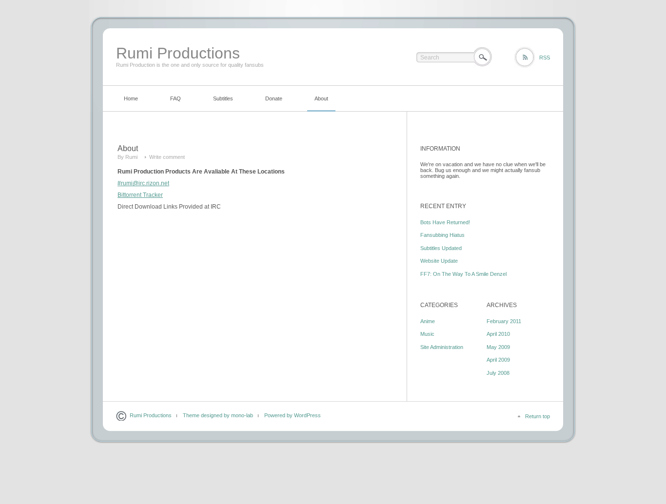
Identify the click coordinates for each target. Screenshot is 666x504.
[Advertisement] (333, 474)
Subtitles (223, 98)
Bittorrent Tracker (140, 195)
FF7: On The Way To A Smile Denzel (463, 274)
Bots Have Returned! (445, 222)
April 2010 (498, 334)
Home (131, 98)
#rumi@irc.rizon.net (143, 183)
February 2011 (504, 321)
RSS (544, 57)
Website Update (439, 261)
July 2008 (498, 373)
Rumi (131, 157)
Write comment (167, 157)
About (321, 98)
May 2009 (498, 347)
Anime (427, 321)
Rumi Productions (178, 53)
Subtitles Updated (441, 248)
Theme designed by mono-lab (218, 415)
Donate (273, 98)
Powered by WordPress (292, 415)
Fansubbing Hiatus (442, 235)
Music (427, 334)
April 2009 (498, 360)
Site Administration (441, 347)
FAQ (175, 98)
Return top (537, 416)
